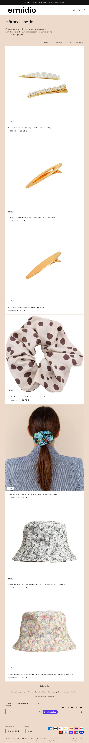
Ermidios (9, 32)
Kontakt (51, 697)
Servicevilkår (40, 741)
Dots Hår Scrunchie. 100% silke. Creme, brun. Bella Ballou (28, 397)
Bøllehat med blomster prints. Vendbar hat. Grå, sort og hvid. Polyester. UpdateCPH (37, 584)
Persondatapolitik (54, 692)
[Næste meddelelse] (84, 2)
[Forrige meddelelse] (4, 2)
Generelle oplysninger (18, 692)
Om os (30, 692)
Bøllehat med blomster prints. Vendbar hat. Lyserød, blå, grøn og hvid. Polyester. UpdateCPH (40, 674)
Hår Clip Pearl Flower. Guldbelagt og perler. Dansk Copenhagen (30, 128)
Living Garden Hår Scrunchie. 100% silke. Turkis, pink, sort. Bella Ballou (33, 495)
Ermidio (14, 738)
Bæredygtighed (40, 692)
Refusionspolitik (54, 738)
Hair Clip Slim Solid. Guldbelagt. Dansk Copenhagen (26, 307)
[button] (4, 10)
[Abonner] (39, 711)
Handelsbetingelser (70, 692)
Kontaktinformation (78, 741)
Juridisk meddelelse (64, 741)
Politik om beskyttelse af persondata (73, 738)
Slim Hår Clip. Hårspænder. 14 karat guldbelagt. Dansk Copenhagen (31, 217)
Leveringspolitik (51, 741)
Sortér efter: (48, 42)
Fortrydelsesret (40, 697)
